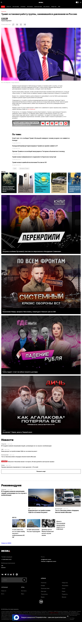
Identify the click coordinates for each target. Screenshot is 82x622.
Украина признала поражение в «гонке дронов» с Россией (19, 467)
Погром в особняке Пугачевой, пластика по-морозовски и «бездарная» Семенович (32, 251)
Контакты (23, 590)
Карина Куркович (6, 20)
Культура (43, 591)
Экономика (30, 6)
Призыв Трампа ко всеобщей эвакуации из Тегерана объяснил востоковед (38, 151)
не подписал (31, 109)
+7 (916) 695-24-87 (6, 559)
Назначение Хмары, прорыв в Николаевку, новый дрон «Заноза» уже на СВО (29, 312)
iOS (2, 565)
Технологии (44, 594)
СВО (59, 6)
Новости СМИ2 (6, 543)
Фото (2, 594)
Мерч (22, 594)
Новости (9, 6)
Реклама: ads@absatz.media (48, 561)
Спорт (63, 588)
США (14, 168)
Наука (63, 591)
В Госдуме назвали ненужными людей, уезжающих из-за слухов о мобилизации (26, 446)
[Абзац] (41, 2)
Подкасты (65, 594)
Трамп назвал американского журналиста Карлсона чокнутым (34, 157)
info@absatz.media (46, 559)
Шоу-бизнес (46, 6)
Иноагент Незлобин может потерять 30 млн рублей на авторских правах (31, 461)
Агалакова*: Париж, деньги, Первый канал (17, 432)
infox (3, 171)
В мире (3, 465)
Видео (3, 6)
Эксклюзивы (15, 6)
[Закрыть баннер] (67, 616)
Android (3, 567)
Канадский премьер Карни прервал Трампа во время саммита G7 (35, 146)
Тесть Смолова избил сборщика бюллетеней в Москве (18, 456)
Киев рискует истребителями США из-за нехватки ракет (19, 451)
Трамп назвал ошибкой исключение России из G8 (29, 162)
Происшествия (38, 6)
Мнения (64, 597)
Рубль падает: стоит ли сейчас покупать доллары (20, 372)
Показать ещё (41, 471)
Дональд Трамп (24, 168)
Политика (23, 6)
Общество (53, 6)
